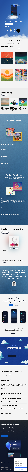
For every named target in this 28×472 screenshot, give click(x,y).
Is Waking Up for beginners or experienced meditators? (11, 386)
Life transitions (4, 156)
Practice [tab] (9, 43)
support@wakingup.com (14, 371)
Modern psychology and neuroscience (10, 214)
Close (20, 467)
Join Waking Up (4, 432)
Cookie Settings (21, 469)
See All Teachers (5, 233)
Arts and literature (5, 217)
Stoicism (3, 210)
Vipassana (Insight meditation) (8, 198)
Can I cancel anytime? (6, 410)
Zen (2, 207)
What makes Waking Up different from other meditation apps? (11, 376)
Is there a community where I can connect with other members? (12, 406)
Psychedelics (4, 163)
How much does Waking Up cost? (9, 398)
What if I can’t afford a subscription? (9, 401)
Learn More (3, 149)
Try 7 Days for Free (9, 24)
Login (18, 352)
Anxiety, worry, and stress (7, 152)
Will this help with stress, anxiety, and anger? (11, 394)
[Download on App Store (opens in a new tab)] (2, 464)
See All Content (4, 95)
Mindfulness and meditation (7, 144)
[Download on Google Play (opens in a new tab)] (6, 464)
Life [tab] (18, 43)
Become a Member (12, 352)
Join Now (11, 301)
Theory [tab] (14, 43)
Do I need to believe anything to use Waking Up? (11, 391)
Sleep (2, 159)
